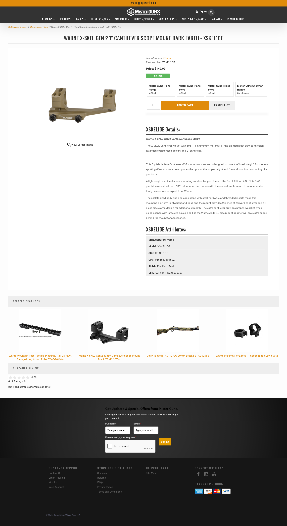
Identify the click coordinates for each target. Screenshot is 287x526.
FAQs (100, 482)
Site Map (151, 473)
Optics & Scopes (143, 19)
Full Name (111, 423)
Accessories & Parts (193, 19)
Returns (101, 477)
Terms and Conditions (109, 491)
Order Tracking (57, 477)
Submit (165, 441)
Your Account (56, 487)
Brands (80, 19)
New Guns (47, 19)
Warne (167, 58)
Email (137, 423)
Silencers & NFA (99, 19)
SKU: (151, 253)
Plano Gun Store (236, 19)
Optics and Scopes (17, 27)
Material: (154, 273)
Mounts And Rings (39, 27)
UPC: (151, 259)
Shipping (102, 473)
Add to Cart (185, 105)
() (205, 11)
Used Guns (65, 19)
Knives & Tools (167, 19)
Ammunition (121, 19)
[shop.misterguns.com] (143, 12)
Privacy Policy (105, 487)
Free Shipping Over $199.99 (143, 3)
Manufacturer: (157, 239)
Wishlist (53, 482)
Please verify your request (120, 437)
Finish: (152, 266)
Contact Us (55, 473)
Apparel (216, 19)
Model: (152, 246)
